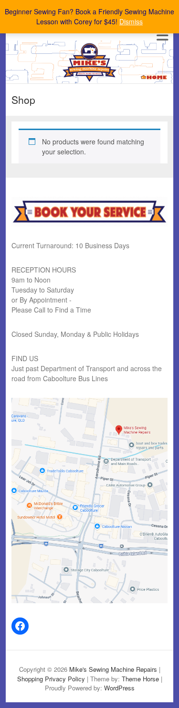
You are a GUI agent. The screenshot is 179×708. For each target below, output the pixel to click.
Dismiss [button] (131, 21)
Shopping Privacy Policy (51, 678)
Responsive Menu (162, 35)
